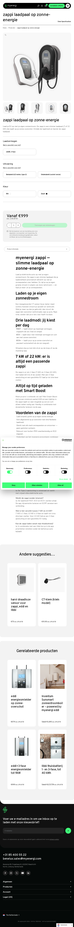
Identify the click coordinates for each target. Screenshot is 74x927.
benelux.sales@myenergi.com (22, 859)
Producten (12, 28)
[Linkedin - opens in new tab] (28, 873)
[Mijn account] (42, 6)
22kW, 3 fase (10, 152)
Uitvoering (8, 164)
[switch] (28, 471)
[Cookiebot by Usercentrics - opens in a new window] (63, 440)
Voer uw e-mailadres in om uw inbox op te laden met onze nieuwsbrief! (30, 820)
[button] (5, 35)
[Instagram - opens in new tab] (11, 873)
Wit (7, 194)
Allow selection (37, 485)
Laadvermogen (10, 141)
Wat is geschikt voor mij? (12, 145)
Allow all (60, 485)
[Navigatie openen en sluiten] (68, 6)
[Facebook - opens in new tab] (5, 873)
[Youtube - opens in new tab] (22, 873)
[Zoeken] (38, 6)
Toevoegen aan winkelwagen (45, 225)
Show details (63, 479)
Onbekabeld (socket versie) (51, 175)
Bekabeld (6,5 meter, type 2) (16, 175)
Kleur (5, 187)
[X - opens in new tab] (16, 873)
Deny (13, 485)
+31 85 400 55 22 (14, 855)
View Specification (64, 22)
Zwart (43, 194)
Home (5, 28)
